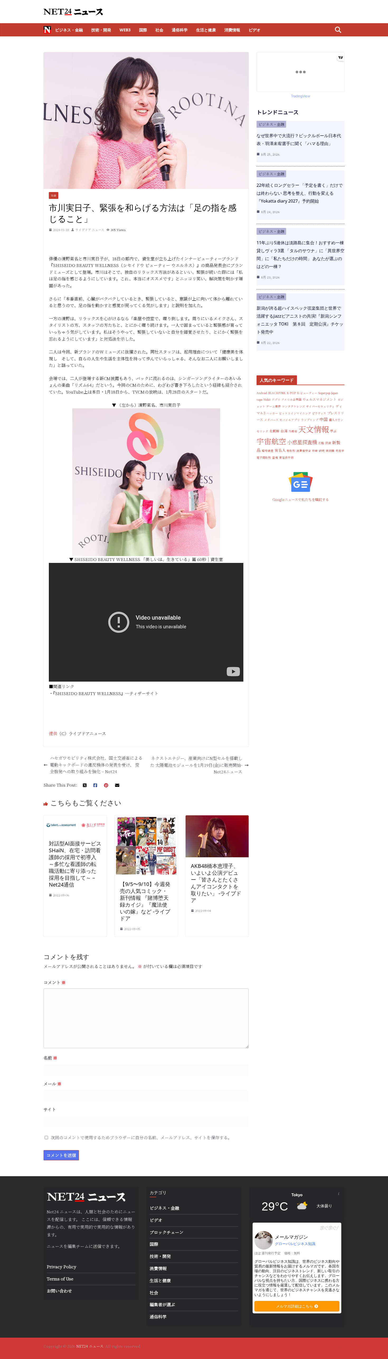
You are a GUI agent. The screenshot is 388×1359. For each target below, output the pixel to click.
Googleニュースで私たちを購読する (300, 499)
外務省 (292, 431)
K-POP (291, 393)
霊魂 (275, 458)
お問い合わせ (59, 1291)
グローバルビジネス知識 (295, 1244)
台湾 (284, 430)
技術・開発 (101, 29)
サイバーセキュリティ (320, 406)
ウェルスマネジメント (319, 399)
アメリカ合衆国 (291, 399)
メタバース (271, 420)
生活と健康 (206, 29)
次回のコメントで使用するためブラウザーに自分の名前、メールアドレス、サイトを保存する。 (141, 1138)
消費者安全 (303, 451)
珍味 (315, 451)
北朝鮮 (274, 430)
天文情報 (313, 428)
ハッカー (272, 413)
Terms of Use (60, 1279)
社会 (159, 29)
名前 (50, 1058)
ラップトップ (309, 420)
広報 (321, 443)
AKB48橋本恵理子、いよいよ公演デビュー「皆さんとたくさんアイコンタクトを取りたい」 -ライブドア (216, 883)
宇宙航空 (271, 441)
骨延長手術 (286, 458)
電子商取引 (264, 458)
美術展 (330, 451)
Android (262, 393)
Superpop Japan (328, 393)
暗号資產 (267, 451)
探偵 (328, 443)
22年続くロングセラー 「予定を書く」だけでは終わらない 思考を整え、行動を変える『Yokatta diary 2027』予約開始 (300, 193)
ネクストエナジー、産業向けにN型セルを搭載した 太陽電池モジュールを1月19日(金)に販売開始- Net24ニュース (196, 765)
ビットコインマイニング (295, 413)
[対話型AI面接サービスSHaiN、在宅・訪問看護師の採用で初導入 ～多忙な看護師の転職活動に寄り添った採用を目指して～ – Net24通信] (75, 819)
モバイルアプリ (290, 420)
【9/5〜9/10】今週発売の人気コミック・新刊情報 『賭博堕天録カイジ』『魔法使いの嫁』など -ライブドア (145, 901)
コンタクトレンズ (293, 406)
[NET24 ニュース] (47, 30)
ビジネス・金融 (69, 29)
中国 (323, 419)
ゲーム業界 (273, 406)
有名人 (280, 450)
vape (259, 399)
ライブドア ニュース (89, 229)
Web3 (125, 29)
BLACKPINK (277, 393)
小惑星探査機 (302, 442)
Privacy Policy (61, 1267)
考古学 (339, 451)
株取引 (291, 451)
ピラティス (319, 413)
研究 (322, 451)
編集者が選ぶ (162, 1304)
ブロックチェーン (166, 1232)
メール (52, 1084)
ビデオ (255, 29)
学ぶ (333, 430)
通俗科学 (180, 29)
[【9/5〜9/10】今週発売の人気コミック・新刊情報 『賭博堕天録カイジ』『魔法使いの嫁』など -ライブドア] (146, 819)
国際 (143, 29)
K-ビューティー (307, 393)
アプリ (276, 399)
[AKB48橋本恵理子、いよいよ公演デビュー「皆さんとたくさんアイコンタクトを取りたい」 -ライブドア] (217, 819)
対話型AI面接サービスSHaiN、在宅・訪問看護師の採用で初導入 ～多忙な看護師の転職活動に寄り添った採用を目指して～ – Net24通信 (76, 864)
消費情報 (232, 29)
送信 (97, 1246)
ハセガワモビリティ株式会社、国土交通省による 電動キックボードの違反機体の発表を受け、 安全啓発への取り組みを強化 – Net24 (96, 764)
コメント (55, 982)
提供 (53, 733)
